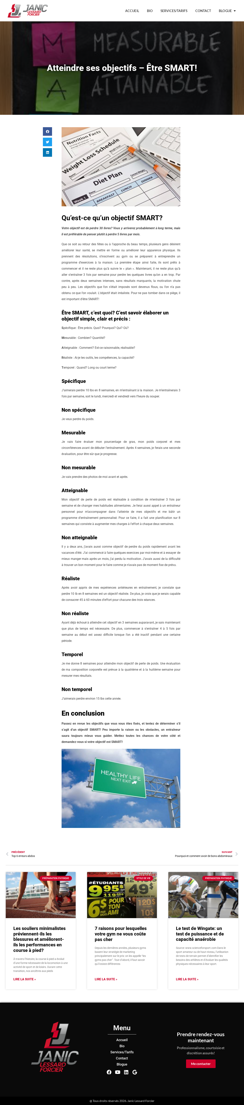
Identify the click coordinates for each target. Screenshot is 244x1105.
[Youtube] (117, 1072)
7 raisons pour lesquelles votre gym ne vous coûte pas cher (121, 934)
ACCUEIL (132, 11)
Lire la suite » (24, 979)
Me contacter (201, 1064)
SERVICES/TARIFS (174, 11)
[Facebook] (109, 1072)
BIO (150, 11)
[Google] (134, 1072)
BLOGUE (225, 11)
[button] (47, 131)
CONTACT (203, 11)
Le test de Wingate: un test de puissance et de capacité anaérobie (200, 934)
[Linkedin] (126, 1072)
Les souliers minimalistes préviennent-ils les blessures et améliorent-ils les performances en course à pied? (39, 939)
